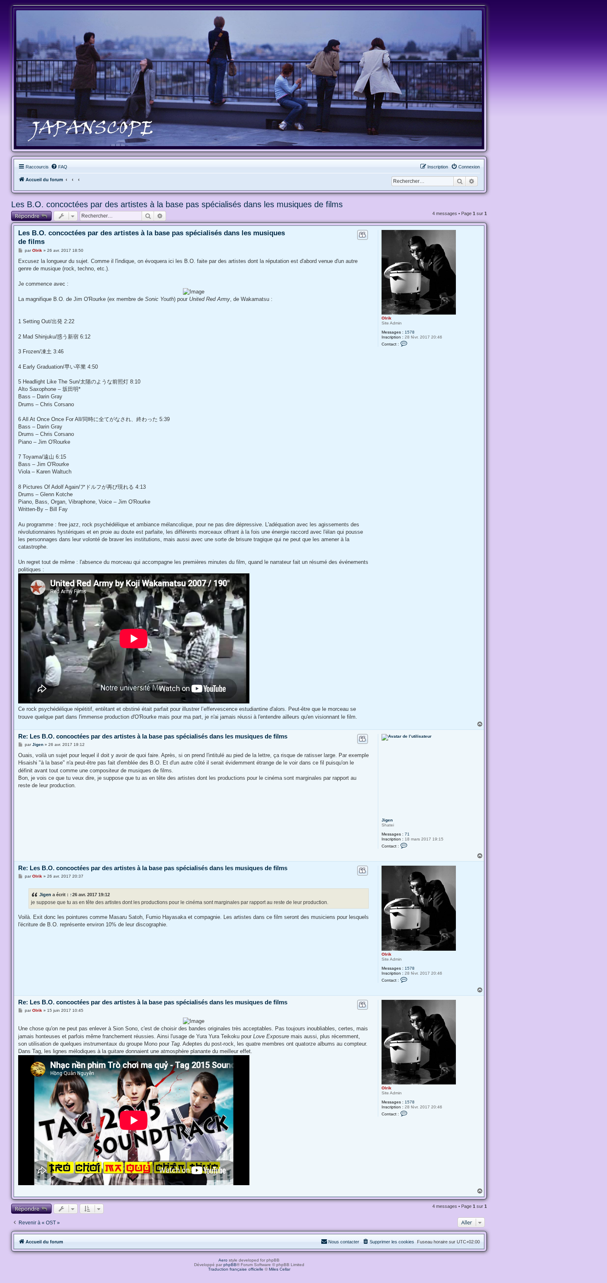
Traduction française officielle (235, 1269)
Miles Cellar (279, 1269)
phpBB (230, 1264)
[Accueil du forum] (249, 78)
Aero (223, 1260)
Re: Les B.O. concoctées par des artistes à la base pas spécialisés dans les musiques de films (152, 736)
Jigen (387, 820)
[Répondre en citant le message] (362, 235)
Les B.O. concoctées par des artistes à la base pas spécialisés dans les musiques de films (177, 204)
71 (407, 834)
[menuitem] (59, 167)
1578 (410, 332)
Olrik (386, 318)
